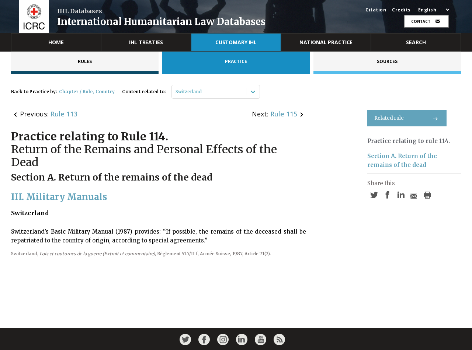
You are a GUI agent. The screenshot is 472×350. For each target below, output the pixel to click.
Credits (401, 10)
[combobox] (176, 92)
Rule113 (64, 113)
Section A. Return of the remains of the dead (402, 160)
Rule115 (283, 113)
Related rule (389, 118)
